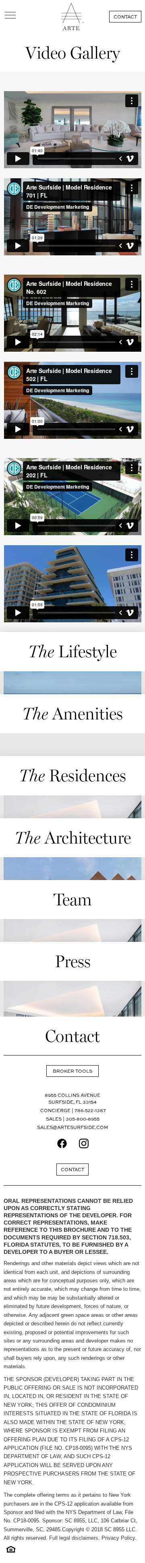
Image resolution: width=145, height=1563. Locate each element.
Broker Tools (72, 1071)
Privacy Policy (118, 1538)
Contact (125, 17)
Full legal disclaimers (73, 1538)
